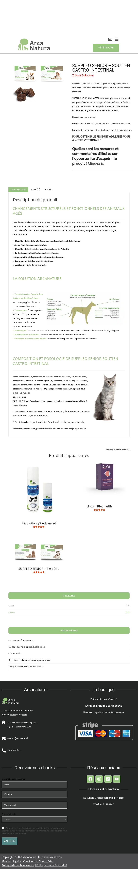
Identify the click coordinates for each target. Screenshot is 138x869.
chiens (13, 714)
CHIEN (11, 612)
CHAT (11, 605)
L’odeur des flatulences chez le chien (26, 646)
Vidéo (48, 189)
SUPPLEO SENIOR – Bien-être (38, 568)
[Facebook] (90, 779)
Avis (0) (35, 189)
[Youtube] (116, 779)
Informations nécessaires (13, 779)
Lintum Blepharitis (99, 506)
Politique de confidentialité (51, 865)
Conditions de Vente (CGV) (38, 861)
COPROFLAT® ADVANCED (21, 640)
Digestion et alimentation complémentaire (29, 660)
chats (24, 714)
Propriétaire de (9, 814)
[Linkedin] (108, 779)
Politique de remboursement (18, 865)
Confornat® (14, 653)
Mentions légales (11, 861)
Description (18, 189)
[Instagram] (99, 779)
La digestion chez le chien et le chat (25, 666)
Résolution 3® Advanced (39, 523)
